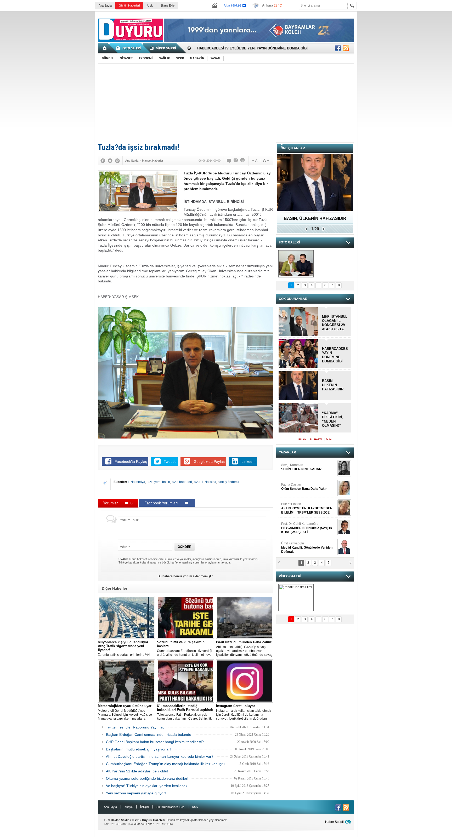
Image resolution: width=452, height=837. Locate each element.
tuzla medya (136, 482)
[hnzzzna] (296, 263)
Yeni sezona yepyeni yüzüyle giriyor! (136, 793)
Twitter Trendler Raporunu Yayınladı (136, 727)
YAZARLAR (287, 452)
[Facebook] (102, 160)
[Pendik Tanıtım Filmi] (296, 597)
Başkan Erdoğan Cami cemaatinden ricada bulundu (148, 734)
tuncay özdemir (228, 482)
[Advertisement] (226, 102)
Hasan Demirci (306, 529)
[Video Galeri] (163, 48)
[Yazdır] (242, 160)
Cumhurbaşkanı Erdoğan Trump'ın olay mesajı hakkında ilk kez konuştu (165, 764)
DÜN (328, 439)
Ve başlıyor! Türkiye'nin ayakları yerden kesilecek (146, 786)
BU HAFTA (316, 439)
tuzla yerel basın (158, 482)
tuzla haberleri (182, 482)
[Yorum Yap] (229, 160)
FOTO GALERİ (289, 242)
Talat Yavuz (295, 468)
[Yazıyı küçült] (254, 160)
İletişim (144, 806)
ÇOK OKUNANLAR (293, 299)
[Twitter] (110, 160)
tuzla (197, 482)
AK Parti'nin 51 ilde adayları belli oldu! (137, 771)
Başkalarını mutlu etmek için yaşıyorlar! (138, 749)
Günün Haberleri (129, 5)
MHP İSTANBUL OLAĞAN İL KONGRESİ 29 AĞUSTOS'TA (334, 323)
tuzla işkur (209, 482)
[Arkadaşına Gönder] (236, 160)
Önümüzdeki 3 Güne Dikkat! (315, 218)
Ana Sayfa (105, 5)
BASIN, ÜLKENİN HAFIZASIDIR (332, 385)
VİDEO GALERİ (290, 576)
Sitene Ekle (167, 5)
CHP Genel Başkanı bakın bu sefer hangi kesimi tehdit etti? (155, 742)
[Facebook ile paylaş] (338, 48)
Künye (129, 806)
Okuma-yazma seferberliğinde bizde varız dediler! (147, 778)
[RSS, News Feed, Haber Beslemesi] (346, 48)
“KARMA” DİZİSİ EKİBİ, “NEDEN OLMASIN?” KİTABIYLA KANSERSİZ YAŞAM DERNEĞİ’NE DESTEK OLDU (334, 419)
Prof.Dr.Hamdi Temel (304, 549)
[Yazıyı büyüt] (266, 160)
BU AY (302, 439)
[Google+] (117, 160)
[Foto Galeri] (129, 48)
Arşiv (150, 5)
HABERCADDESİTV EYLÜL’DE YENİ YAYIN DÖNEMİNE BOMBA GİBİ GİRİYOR (335, 355)
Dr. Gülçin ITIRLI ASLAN (298, 508)
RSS (195, 806)
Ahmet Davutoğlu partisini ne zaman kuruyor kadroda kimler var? (159, 756)
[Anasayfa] (105, 48)
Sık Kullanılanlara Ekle (170, 806)
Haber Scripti (334, 822)
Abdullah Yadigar (293, 488)
